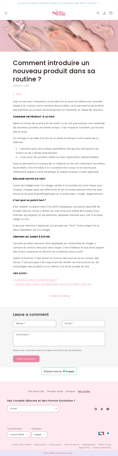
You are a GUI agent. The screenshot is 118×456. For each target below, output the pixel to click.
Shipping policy (89, 444)
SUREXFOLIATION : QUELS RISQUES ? (36, 280)
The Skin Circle (55, 391)
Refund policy (40, 444)
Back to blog (61, 296)
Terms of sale (104, 444)
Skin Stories (84, 391)
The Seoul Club (36, 391)
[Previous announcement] (5, 3)
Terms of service (71, 444)
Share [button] (19, 94)
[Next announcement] (112, 3)
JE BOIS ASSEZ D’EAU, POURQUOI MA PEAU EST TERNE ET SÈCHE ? (53, 284)
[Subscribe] (56, 408)
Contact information (102, 447)
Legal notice (84, 447)
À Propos (70, 391)
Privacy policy (55, 444)
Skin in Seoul (25, 444)
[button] (59, 453)
